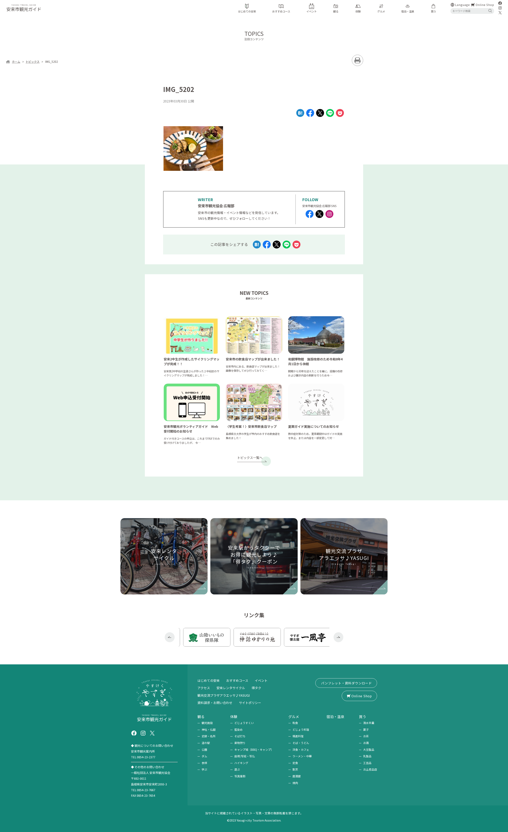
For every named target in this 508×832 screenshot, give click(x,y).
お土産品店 (370, 769)
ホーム (16, 61)
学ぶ (204, 769)
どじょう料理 (300, 730)
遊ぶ (237, 769)
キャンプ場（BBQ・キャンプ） (254, 750)
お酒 (366, 743)
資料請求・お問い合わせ (214, 702)
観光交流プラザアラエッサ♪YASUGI (223, 695)
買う (362, 716)
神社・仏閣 (209, 730)
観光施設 (207, 723)
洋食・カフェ (300, 750)
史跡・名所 (209, 736)
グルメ (293, 716)
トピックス (32, 61)
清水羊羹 (368, 723)
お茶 (366, 736)
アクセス (203, 687)
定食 (295, 763)
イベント (261, 680)
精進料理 (298, 736)
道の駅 (206, 743)
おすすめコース (237, 680)
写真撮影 (239, 776)
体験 (233, 716)
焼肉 (295, 783)
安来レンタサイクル (230, 687)
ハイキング (241, 763)
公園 (204, 750)
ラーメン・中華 (302, 756)
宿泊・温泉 (335, 716)
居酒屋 (296, 776)
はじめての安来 (208, 680)
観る (201, 716)
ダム (204, 756)
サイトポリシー (250, 702)
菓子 (366, 730)
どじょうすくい (244, 723)
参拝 (204, 763)
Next (338, 637)
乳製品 (367, 756)
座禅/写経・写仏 (244, 756)
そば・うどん (300, 743)
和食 (295, 723)
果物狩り (239, 743)
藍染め (238, 730)
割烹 (295, 769)
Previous (170, 637)
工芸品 (367, 763)
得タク (256, 687)
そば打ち (239, 736)
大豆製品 (368, 750)
